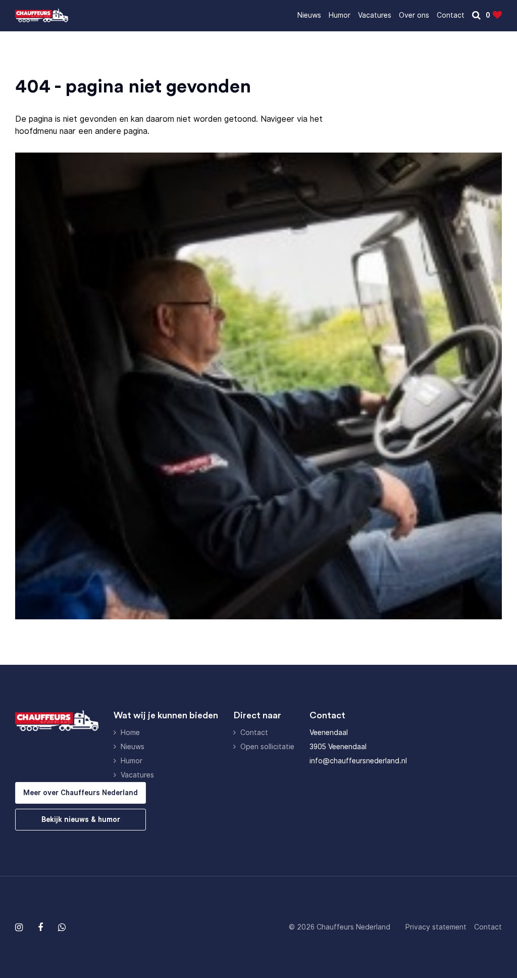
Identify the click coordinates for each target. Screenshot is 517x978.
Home (130, 732)
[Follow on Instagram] (19, 927)
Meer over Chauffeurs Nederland (80, 793)
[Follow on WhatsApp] (62, 927)
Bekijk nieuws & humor (80, 819)
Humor (339, 15)
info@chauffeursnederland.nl (358, 761)
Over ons (414, 15)
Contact (450, 15)
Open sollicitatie (267, 747)
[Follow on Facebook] (40, 927)
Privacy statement (436, 927)
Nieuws (309, 15)
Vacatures (374, 15)
